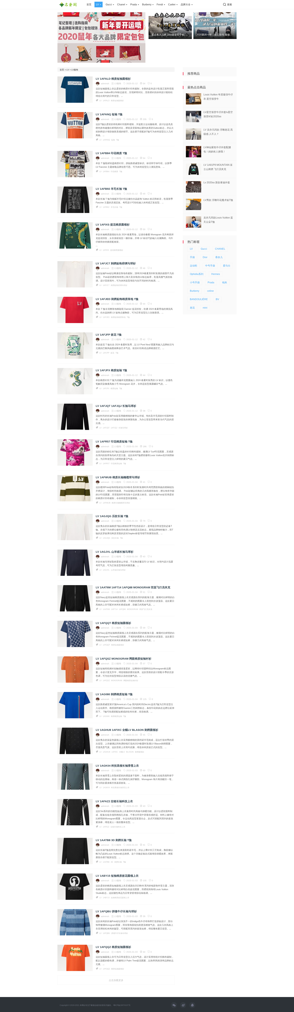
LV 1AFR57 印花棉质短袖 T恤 (114, 441)
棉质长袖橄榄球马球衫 (121, 503)
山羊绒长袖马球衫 (118, 570)
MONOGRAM (132, 609)
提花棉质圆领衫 (116, 250)
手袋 (192, 257)
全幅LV (122, 752)
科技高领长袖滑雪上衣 (120, 787)
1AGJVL (106, 570)
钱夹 (224, 282)
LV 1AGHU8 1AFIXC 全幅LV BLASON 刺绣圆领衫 (127, 729)
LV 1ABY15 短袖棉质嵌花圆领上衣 (117, 875)
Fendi (160, 4)
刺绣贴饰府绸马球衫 (119, 285)
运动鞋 (193, 265)
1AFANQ (106, 140)
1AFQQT (106, 645)
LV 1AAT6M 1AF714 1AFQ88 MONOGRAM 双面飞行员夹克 (133, 587)
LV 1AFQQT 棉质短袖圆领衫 (113, 623)
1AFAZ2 (106, 827)
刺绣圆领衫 (139, 752)
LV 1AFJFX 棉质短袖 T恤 (111, 370)
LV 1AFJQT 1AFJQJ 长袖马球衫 (116, 405)
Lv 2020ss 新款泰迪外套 (217, 182)
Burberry (147, 4)
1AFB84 (106, 171)
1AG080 (106, 716)
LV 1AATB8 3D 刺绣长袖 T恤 (114, 840)
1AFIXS (106, 250)
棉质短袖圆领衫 (117, 101)
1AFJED (106, 317)
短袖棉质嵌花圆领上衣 (120, 898)
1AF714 (114, 609)
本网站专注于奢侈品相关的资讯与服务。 (96, 1005)
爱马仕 (226, 265)
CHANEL (220, 249)
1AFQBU (106, 933)
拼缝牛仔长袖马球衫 (119, 933)
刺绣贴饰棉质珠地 (118, 317)
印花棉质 (114, 171)
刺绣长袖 (118, 862)
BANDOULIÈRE (199, 299)
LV (98, 4)
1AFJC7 (106, 285)
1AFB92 (106, 207)
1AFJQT (106, 428)
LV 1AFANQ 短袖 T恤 (109, 114)
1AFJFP (106, 353)
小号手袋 (195, 282)
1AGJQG (106, 538)
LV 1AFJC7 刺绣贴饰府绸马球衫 (116, 263)
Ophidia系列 (196, 274)
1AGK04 (106, 787)
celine (210, 291)
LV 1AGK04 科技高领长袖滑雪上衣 (117, 765)
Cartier (172, 4)
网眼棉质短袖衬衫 (130, 680)
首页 (89, 4)
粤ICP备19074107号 (121, 1005)
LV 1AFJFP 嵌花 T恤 (109, 334)
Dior (205, 257)
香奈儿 (219, 257)
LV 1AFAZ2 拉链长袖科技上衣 (114, 801)
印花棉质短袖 (116, 464)
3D (112, 862)
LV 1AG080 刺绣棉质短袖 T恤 (114, 694)
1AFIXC (114, 752)
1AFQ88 (122, 609)
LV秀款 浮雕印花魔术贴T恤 (218, 200)
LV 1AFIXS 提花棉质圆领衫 (113, 224)
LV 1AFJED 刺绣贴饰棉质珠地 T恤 (117, 299)
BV (217, 299)
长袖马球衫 (123, 428)
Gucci (109, 4)
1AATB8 (106, 862)
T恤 (117, 140)
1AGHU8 (106, 752)
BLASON (130, 752)
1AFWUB (106, 503)
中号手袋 (210, 265)
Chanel (121, 4)
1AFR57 (106, 464)
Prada (134, 4)
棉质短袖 (114, 388)
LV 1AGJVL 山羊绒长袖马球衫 (114, 551)
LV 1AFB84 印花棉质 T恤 (111, 153)
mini (205, 307)
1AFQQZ (106, 969)
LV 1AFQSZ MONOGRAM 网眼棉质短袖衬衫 (123, 658)
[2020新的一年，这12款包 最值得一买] (215, 25)
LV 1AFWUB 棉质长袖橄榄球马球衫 (118, 477)
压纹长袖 (115, 538)
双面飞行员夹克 (145, 609)
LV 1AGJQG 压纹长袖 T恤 (112, 516)
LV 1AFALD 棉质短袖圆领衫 (113, 78)
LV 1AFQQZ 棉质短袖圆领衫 (113, 947)
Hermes (215, 274)
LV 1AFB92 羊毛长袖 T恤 (111, 188)
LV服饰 (74, 69)
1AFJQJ (114, 428)
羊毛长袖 (114, 207)
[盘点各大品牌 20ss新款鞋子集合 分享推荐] (170, 25)
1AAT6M (106, 609)
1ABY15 (106, 898)
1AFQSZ (106, 680)
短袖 (113, 140)
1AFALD (106, 101)
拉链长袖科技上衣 (118, 827)
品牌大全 (186, 4)
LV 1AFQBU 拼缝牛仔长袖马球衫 (116, 911)
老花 (192, 307)
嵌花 (112, 353)
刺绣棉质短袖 (116, 716)
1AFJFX (106, 388)
